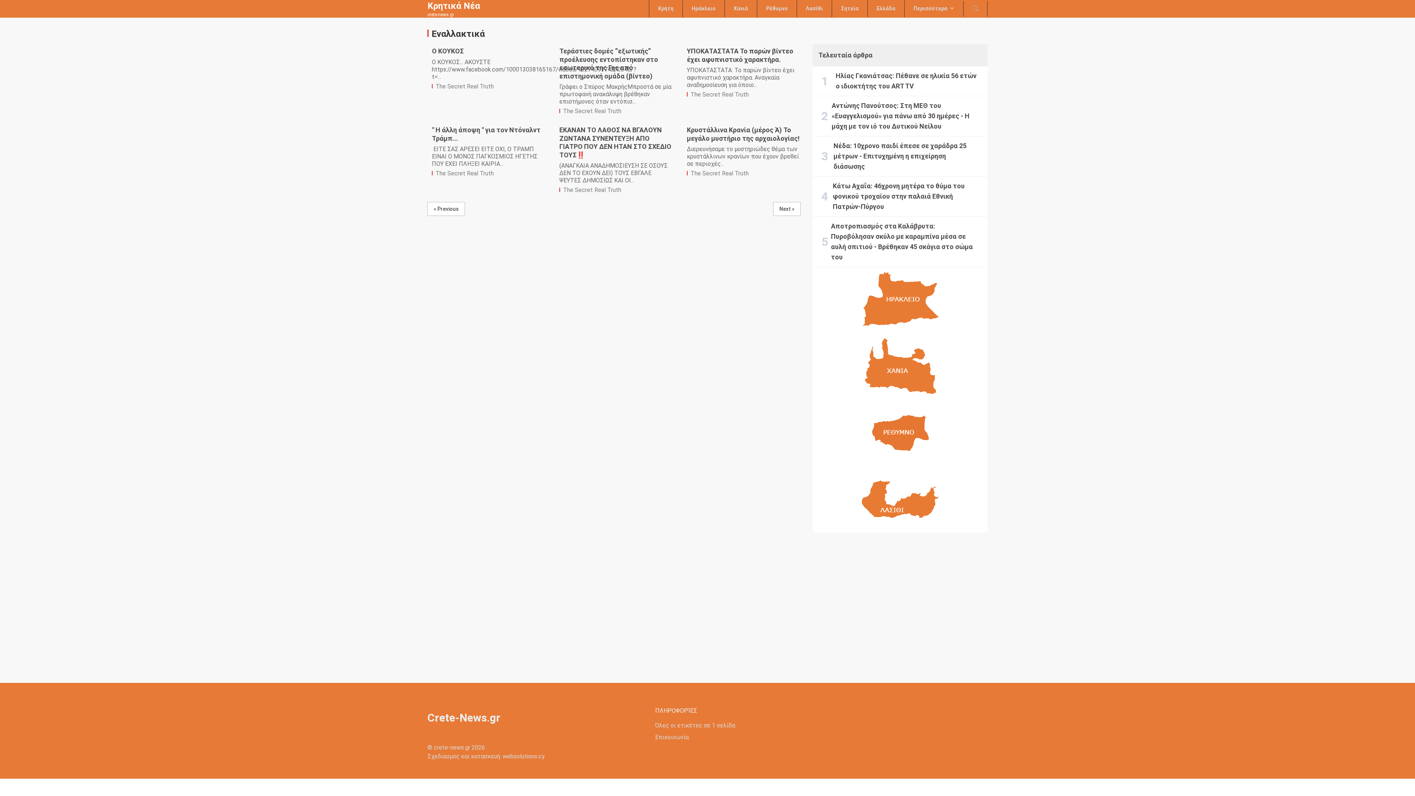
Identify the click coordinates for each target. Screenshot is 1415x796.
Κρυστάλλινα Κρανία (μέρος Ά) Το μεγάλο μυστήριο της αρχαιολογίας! (743, 134)
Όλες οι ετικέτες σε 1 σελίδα (695, 725)
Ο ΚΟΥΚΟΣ (448, 51)
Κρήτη (666, 8)
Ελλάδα (886, 8)
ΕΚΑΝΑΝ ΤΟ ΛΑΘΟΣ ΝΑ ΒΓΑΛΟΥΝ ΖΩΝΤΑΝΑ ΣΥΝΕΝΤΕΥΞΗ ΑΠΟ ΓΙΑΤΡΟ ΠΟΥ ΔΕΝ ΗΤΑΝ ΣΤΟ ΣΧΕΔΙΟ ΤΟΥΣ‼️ (615, 142)
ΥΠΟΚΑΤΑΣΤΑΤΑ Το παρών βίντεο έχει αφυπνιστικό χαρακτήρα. (740, 55)
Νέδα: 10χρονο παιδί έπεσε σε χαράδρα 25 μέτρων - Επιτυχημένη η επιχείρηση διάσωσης (900, 156)
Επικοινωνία (672, 737)
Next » (786, 209)
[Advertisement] (900, 601)
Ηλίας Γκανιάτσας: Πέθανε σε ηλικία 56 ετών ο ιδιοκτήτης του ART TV (906, 81)
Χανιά (741, 8)
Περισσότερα (930, 8)
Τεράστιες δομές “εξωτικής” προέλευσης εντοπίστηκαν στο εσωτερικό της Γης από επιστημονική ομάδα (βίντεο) (608, 63)
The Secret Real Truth (465, 86)
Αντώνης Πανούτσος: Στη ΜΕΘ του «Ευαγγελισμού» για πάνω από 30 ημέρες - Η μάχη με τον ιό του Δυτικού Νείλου (900, 116)
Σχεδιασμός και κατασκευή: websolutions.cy (486, 756)
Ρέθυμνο (777, 8)
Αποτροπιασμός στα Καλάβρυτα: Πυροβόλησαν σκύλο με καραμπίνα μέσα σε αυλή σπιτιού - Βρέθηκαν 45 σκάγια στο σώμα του (902, 241)
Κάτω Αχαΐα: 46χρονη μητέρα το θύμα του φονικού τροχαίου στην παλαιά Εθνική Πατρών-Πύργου (899, 196)
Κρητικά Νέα (453, 6)
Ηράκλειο (704, 8)
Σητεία (850, 8)
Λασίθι (814, 8)
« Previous (446, 209)
